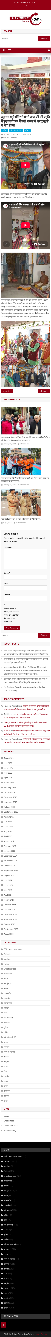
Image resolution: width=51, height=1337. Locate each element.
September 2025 (11, 812)
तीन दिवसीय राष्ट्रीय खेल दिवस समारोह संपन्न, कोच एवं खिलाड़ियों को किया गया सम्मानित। (25, 689)
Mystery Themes (41, 1334)
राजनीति (6, 1057)
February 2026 (10, 787)
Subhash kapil (25, 134)
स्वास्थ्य (6, 1096)
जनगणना (7, 1023)
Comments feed (11, 1126)
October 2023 (9, 924)
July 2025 (8, 822)
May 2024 (8, 890)
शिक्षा (5, 1071)
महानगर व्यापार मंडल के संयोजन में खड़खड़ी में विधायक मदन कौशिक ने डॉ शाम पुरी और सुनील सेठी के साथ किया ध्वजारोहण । (25, 438)
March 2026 (9, 783)
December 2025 (10, 797)
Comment (8, 547)
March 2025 (9, 841)
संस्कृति (6, 1076)
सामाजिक (7, 1091)
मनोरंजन (6, 1047)
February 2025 (10, 846)
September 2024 (11, 871)
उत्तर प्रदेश (7, 993)
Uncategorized (10, 969)
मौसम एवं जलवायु (9, 1052)
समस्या (6, 1081)
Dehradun (8, 954)
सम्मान (6, 1086)
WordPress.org (10, 1130)
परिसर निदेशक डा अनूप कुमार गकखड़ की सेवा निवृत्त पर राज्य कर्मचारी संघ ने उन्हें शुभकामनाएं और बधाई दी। (26, 660)
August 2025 (9, 817)
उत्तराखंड (7, 998)
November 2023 (10, 919)
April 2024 (8, 895)
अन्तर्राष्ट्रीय (8, 974)
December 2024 (10, 856)
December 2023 (10, 914)
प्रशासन (6, 1042)
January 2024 (9, 910)
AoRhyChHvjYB (10, 722)
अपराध (6, 979)
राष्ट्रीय (6, 1062)
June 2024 (8, 885)
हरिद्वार (27, 130)
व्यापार (6, 1067)
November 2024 (10, 861)
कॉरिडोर (6, 1008)
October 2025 (9, 807)
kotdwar (7, 959)
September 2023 (11, 929)
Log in (6, 1116)
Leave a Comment (10, 138)
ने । (8, 391)
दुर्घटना (6, 1027)
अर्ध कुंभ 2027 (9, 983)
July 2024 (8, 880)
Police (6, 964)
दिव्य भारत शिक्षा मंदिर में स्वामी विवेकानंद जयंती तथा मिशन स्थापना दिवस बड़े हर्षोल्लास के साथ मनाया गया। (25, 479)
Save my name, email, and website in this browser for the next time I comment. (11, 615)
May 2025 (8, 831)
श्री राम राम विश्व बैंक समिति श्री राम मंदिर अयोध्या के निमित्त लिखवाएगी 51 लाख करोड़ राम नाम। (45, 391)
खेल (5, 1013)
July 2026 (8, 763)
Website (7, 594)
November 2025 (10, 802)
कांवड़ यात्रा (8, 1003)
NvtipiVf (7, 731)
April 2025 (8, 836)
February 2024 (10, 905)
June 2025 (8, 827)
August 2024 (9, 875)
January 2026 (9, 792)
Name (7, 573)
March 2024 (9, 900)
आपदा (6, 988)
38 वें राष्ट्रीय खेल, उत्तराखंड (13, 949)
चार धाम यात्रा (8, 1018)
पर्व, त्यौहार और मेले (15, 130)
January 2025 (9, 851)
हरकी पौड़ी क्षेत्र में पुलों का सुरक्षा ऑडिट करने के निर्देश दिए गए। (21, 519)
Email (7, 584)
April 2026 (8, 778)
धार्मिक (4, 130)
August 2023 (9, 934)
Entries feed (9, 1121)
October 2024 (9, 866)
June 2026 (8, 768)
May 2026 (8, 773)
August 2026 (9, 758)
